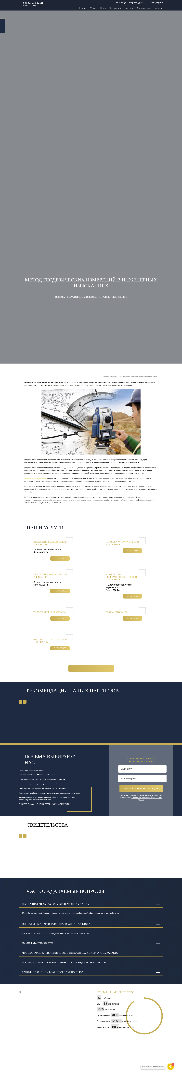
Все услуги (91, 668)
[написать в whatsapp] (2, 21)
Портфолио (115, 8)
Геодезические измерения (35, 478)
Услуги (93, 8)
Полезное (129, 8)
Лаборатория (144, 8)
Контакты (158, 8)
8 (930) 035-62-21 (33, 2)
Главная (83, 8)
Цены (103, 8)
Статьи (111, 376)
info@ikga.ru (157, 2)
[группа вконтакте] (2, 25)
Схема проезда (29, 5)
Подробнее (60, 558)
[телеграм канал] (2, 30)
